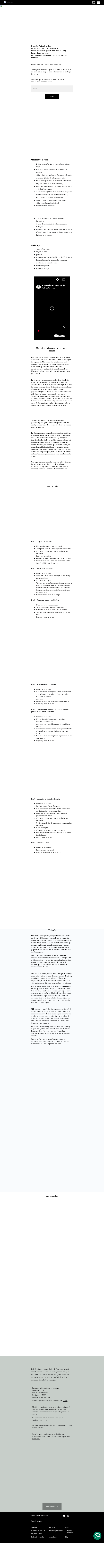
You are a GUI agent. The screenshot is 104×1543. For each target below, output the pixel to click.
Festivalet (65, 1341)
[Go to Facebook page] (64, 1516)
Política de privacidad (37, 1537)
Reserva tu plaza (52, 1506)
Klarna (65, 1401)
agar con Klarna (37, 1534)
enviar (52, 96)
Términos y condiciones (56, 1531)
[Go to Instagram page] (68, 1516)
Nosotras (34, 1527)
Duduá (43, 1324)
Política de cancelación (38, 1530)
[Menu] (98, 2)
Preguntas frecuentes (69, 1532)
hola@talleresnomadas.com (39, 1515)
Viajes (66, 1527)
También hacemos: (36, 1521)
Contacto (52, 1527)
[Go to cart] (93, 2)
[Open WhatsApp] (97, 1536)
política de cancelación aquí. (54, 1434)
